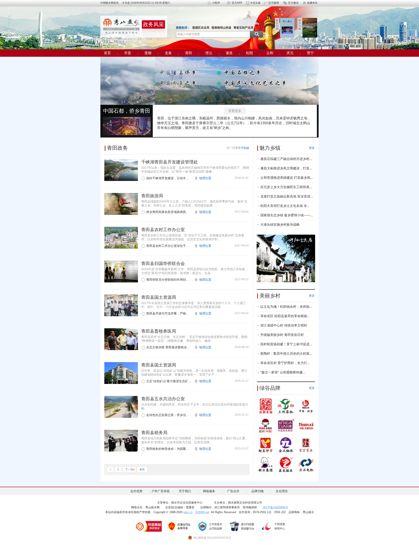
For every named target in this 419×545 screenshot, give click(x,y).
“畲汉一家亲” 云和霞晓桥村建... (282, 372)
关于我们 (185, 491)
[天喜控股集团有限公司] (306, 425)
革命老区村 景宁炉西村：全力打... (285, 363)
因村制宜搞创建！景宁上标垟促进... (286, 344)
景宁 (310, 53)
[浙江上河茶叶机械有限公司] (286, 406)
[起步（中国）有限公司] (265, 425)
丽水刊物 (299, 24)
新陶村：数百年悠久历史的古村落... (286, 353)
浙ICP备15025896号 (275, 507)
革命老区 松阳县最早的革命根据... (285, 316)
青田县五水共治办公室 (163, 398)
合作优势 (136, 491)
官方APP (237, 2)
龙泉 (168, 53)
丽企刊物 (277, 24)
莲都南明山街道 (221, 27)
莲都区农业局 (200, 27)
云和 (269, 53)
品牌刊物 (257, 491)
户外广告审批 (160, 491)
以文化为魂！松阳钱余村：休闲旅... (286, 306)
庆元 (290, 53)
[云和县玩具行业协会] (265, 406)
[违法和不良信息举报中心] (273, 526)
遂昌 (229, 53)
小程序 (216, 2)
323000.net (202, 512)
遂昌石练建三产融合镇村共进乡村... (286, 159)
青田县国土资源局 (158, 297)
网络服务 (209, 491)
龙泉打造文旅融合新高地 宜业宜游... (286, 196)
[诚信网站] (148, 526)
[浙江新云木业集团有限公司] (265, 464)
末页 (142, 469)
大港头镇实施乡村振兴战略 (280, 224)
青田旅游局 (152, 195)
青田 (188, 53)
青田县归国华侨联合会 (163, 263)
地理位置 (205, 178)
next (311, 80)
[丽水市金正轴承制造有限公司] (286, 445)
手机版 (245, 148)
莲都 (147, 53)
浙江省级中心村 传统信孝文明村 (283, 325)
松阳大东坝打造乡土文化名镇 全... (285, 206)
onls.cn (187, 512)
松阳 (249, 53)
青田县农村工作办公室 (163, 229)
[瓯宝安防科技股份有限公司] (306, 406)
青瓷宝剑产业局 (243, 27)
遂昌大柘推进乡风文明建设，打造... (286, 168)
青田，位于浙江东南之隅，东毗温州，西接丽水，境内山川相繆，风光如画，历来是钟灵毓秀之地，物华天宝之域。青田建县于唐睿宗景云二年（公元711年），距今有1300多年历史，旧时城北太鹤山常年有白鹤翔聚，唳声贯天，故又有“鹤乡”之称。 (234, 123)
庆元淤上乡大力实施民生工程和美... (286, 187)
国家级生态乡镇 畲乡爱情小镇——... (286, 215)
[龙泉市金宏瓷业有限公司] (306, 445)
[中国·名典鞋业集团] (286, 425)
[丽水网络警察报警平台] (242, 526)
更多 (312, 148)
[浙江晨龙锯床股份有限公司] (286, 464)
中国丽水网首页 (110, 2)
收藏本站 (312, 2)
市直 (127, 53)
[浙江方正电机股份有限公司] (306, 464)
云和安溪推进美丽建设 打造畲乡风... (286, 177)
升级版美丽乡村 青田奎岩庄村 (282, 335)
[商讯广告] (286, 258)
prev (108, 80)
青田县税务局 (154, 432)
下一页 (129, 469)
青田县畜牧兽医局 (158, 331)
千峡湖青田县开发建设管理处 (169, 162)
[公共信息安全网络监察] (211, 526)
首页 (107, 53)
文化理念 (282, 491)
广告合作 (233, 491)
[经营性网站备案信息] (179, 526)
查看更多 (234, 111)
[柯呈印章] (265, 445)
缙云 (208, 53)
